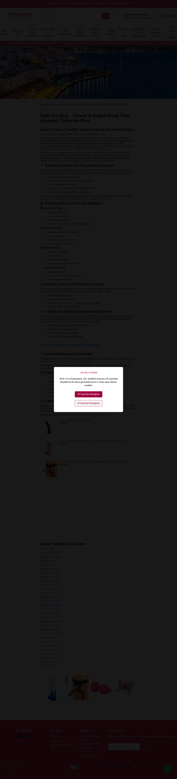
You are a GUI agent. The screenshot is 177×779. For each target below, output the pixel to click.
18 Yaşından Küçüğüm (88, 403)
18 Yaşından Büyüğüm (89, 394)
